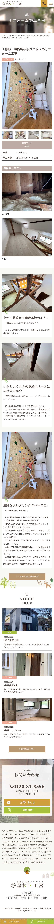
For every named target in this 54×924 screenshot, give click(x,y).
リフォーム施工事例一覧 (27, 576)
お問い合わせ (14, 922)
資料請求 (41, 922)
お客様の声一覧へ (27, 749)
